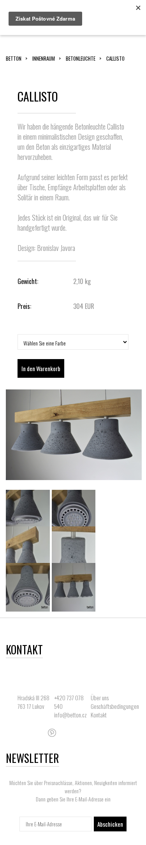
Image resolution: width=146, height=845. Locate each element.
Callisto (115, 58)
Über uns (100, 697)
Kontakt (99, 714)
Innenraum (43, 58)
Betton (13, 58)
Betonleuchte (80, 58)
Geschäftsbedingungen (115, 706)
